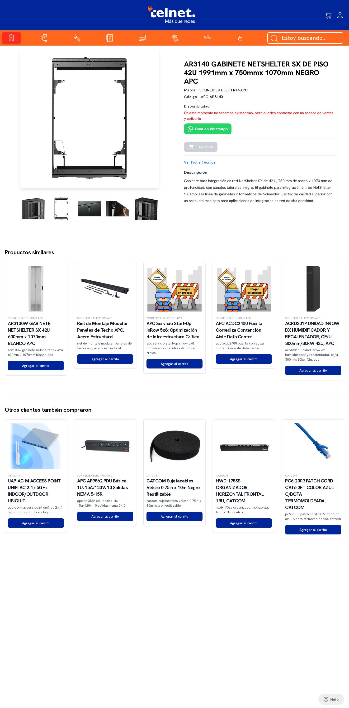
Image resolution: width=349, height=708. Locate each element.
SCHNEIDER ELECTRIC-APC (223, 90)
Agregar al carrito (36, 365)
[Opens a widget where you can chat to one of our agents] (331, 700)
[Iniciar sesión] (340, 15)
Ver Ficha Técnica (200, 162)
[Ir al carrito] (328, 15)
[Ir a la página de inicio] (171, 15)
